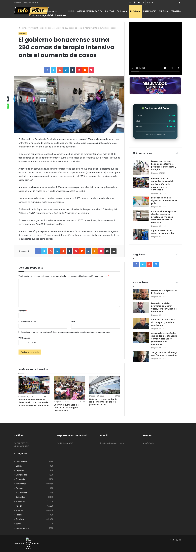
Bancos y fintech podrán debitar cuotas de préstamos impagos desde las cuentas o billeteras (164, 217)
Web (73, 321)
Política (109, 11)
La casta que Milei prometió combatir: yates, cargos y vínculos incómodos (164, 307)
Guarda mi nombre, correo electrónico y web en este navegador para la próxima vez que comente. (66, 332)
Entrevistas (149, 11)
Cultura (163, 11)
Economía (122, 11)
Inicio (71, 11)
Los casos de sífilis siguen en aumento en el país (164, 200)
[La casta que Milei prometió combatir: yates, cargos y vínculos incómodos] (141, 307)
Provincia (135, 11)
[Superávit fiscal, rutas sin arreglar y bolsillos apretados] (141, 323)
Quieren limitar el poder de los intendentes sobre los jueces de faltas (103, 402)
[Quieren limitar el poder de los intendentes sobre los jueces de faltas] (104, 385)
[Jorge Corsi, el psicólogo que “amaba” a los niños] (141, 356)
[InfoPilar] (40, 12)
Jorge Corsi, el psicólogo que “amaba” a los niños (164, 354)
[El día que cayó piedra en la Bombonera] (141, 294)
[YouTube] (134, 2)
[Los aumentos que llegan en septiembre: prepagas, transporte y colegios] (141, 167)
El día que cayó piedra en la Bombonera (164, 292)
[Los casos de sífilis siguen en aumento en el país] (141, 201)
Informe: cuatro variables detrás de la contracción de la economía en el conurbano (162, 184)
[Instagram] (130, 2)
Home (23, 28)
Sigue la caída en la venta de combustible (162, 232)
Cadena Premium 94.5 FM (89, 11)
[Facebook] (143, 2)
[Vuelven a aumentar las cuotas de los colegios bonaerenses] (69, 388)
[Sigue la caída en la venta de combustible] (141, 234)
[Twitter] (139, 2)
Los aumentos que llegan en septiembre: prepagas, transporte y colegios (163, 165)
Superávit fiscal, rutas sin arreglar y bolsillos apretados (163, 322)
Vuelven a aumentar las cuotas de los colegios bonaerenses (66, 407)
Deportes (176, 11)
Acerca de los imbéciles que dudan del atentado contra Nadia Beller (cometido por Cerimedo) (164, 339)
